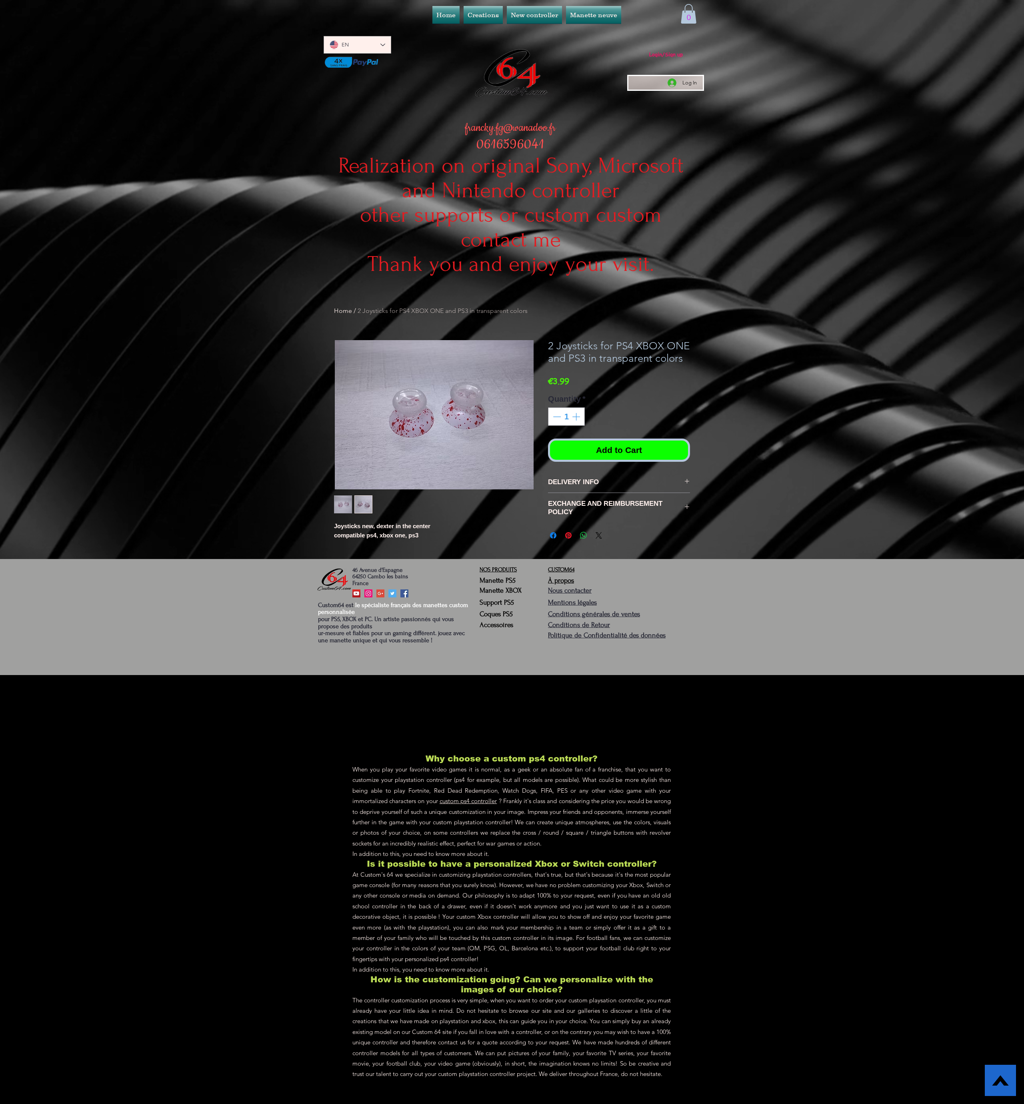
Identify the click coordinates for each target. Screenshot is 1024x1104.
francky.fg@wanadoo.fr (510, 128)
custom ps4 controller (468, 801)
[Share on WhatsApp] (583, 535)
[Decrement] (556, 416)
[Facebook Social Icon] (404, 593)
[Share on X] (599, 535)
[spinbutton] (566, 416)
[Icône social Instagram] (368, 593)
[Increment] (577, 416)
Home (343, 311)
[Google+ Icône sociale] (380, 593)
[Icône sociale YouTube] (356, 593)
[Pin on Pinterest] (568, 535)
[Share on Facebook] (553, 535)
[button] (534, 15)
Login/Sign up (666, 54)
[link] (688, 14)
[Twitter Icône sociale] (392, 593)
